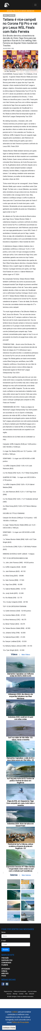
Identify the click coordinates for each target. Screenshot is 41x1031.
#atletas (11, 15)
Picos (3, 976)
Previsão (5, 958)
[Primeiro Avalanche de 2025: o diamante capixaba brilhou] (27, 895)
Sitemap (15, 993)
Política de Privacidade (20, 1022)
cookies (15, 1012)
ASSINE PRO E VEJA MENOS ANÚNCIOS (20, 11)
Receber (5, 949)
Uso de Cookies (32, 991)
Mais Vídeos (26, 655)
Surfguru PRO (6, 960)
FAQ (26, 993)
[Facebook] (3, 984)
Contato (21, 993)
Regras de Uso (8, 991)
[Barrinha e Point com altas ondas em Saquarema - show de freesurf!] (13, 895)
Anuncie (9, 993)
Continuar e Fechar (9, 1028)
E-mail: (3, 940)
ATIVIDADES (5, 969)
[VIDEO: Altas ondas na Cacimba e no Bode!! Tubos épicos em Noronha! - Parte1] (27, 905)
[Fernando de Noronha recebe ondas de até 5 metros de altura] (27, 916)
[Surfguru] (7, 5)
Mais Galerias (26, 875)
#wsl (5, 15)
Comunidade (6, 963)
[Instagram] (6, 984)
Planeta (4, 965)
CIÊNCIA (4, 971)
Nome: (3, 932)
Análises (4, 973)
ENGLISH (31, 993)
